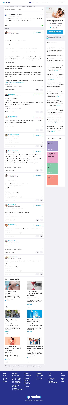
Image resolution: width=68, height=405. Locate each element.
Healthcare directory (53, 382)
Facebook (63, 375)
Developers (51, 376)
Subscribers (51, 381)
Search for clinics (15, 376)
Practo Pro (26, 386)
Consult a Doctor (15, 384)
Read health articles (16, 381)
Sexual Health (18, 6)
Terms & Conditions (53, 379)
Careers (5, 378)
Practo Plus (14, 391)
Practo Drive (15, 386)
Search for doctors (16, 375)
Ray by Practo (27, 382)
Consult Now (38, 32)
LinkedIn (62, 378)
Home (5, 6)
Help (50, 375)
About (4, 375)
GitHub (62, 381)
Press (4, 379)
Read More (59, 51)
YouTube (62, 379)
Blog (4, 376)
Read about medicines (16, 382)
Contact (5, 381)
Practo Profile (27, 378)
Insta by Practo (40, 375)
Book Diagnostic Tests (16, 379)
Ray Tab (26, 385)
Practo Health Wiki (53, 384)
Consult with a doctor (11, 6)
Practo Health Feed (28, 376)
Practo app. (48, 38)
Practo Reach (27, 383)
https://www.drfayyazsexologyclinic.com (15, 82)
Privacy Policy (52, 378)
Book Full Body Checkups (17, 389)
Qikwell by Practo (40, 376)
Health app (14, 388)
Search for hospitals (16, 378)
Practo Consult (27, 375)
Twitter (62, 376)
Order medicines (15, 385)
